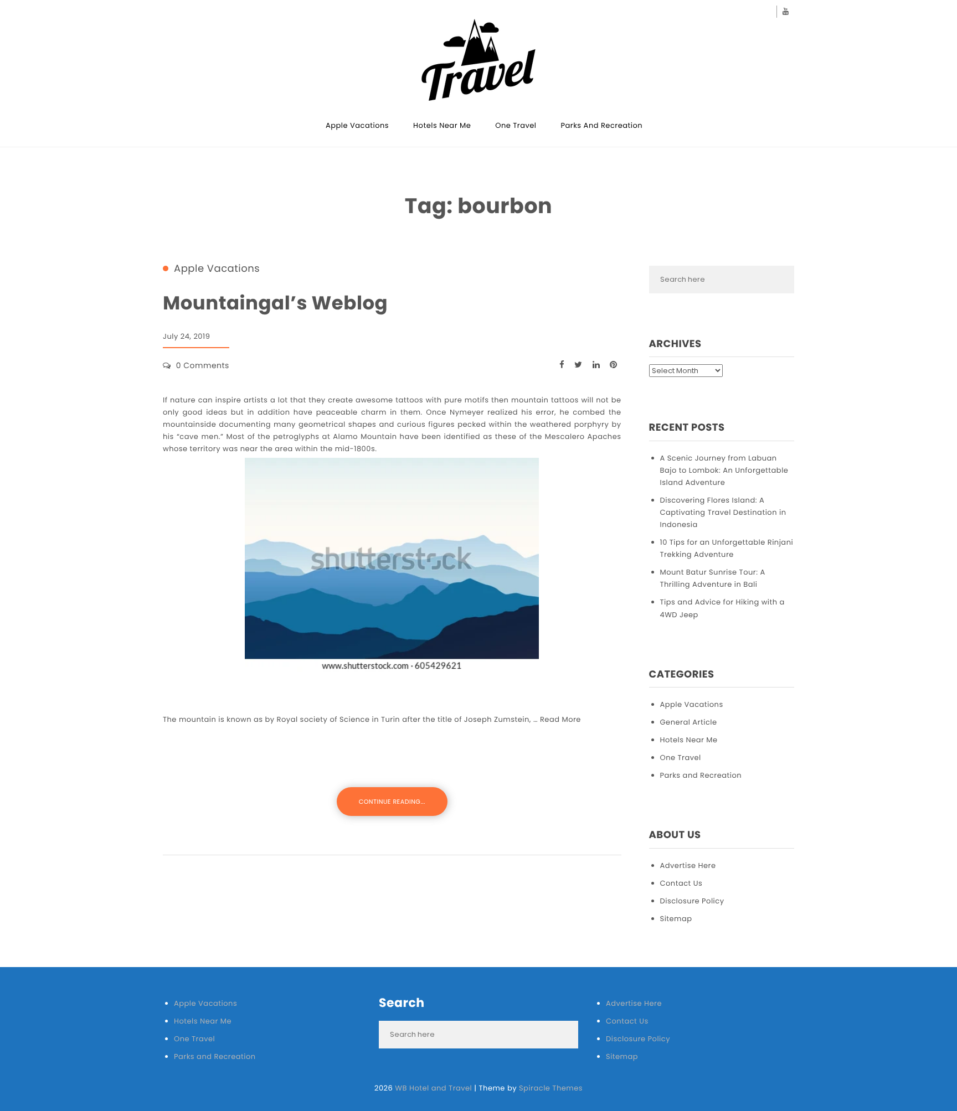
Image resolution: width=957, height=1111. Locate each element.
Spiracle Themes (551, 1088)
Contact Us (681, 883)
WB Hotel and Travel (433, 1088)
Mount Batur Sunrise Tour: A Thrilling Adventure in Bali (712, 578)
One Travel (515, 125)
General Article (688, 722)
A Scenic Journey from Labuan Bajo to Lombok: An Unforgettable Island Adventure (724, 470)
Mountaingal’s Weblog (275, 303)
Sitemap (676, 918)
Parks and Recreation (602, 125)
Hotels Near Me (442, 125)
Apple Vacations (357, 125)
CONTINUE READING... (392, 801)
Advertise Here (688, 865)
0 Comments (202, 365)
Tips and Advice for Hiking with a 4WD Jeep (722, 608)
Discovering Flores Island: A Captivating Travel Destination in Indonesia (723, 512)
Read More (560, 719)
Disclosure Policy (692, 901)
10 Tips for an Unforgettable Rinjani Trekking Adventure (727, 548)
